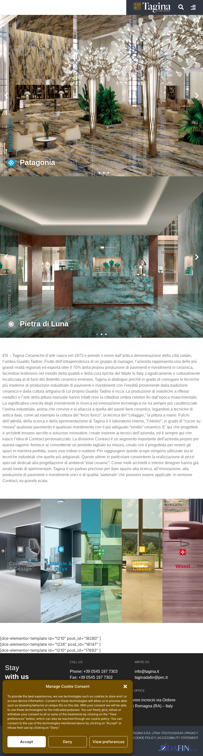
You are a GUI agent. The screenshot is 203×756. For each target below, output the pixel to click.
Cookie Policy (144, 738)
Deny (67, 741)
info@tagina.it (147, 671)
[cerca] (181, 7)
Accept (26, 741)
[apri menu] (193, 7)
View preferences (109, 741)
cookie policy (100, 718)
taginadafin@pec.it (151, 677)
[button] (125, 686)
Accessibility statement (178, 738)
